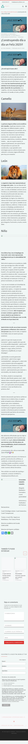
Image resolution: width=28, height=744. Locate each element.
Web (6, 637)
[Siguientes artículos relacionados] (25, 553)
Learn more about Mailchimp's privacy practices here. (13, 700)
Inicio (2, 12)
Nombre (8, 625)
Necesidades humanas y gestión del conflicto (20, 575)
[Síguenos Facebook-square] (12, 737)
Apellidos (4, 670)
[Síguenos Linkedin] (15, 737)
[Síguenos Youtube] (10, 737)
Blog (6, 12)
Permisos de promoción (9, 677)
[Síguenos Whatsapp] (17, 737)
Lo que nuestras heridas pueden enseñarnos (6, 575)
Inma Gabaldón (7, 48)
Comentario (10, 613)
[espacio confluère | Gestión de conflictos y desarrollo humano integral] (5, 6)
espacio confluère (10, 731)
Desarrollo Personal (12, 12)
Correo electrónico (13, 631)
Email (4, 661)
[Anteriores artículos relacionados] (21, 553)
